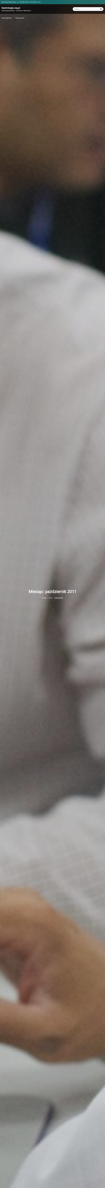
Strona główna (6, 18)
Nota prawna (19, 18)
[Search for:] (77, 9)
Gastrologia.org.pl (11, 8)
